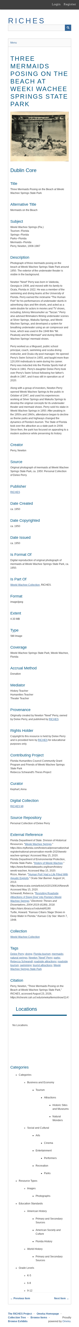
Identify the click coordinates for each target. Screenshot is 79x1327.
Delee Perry (17, 953)
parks (57, 957)
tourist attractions (42, 965)
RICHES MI (16, 806)
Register (70, 4)
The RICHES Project (20, 1313)
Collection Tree (17, 1317)
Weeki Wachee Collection (25, 584)
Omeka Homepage (48, 1313)
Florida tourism (42, 953)
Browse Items (39, 1317)
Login (56, 4)
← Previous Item (20, 1298)
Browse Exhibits (18, 1321)
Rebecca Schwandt (21, 961)
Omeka (66, 1321)
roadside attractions (45, 961)
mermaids (57, 953)
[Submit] (68, 28)
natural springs (18, 957)
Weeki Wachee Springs (38, 844)
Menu (13, 42)
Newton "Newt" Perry (40, 957)
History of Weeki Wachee (48, 863)
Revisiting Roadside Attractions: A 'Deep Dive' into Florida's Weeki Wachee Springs (36, 897)
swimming (26, 965)
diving (28, 953)
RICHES (27, 20)
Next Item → (61, 1298)
